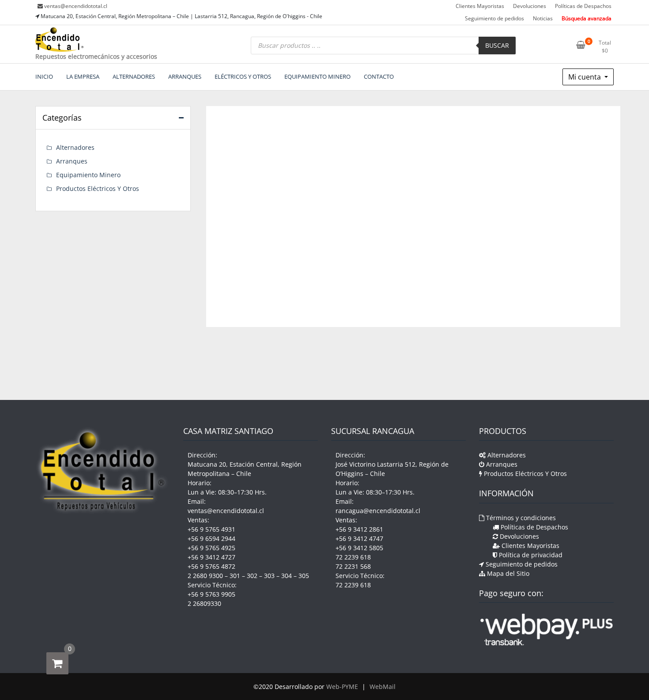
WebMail (383, 686)
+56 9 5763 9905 (211, 594)
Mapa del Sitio (507, 573)
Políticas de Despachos (583, 6)
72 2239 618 (353, 557)
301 (235, 575)
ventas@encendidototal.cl (75, 6)
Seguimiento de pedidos (494, 18)
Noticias (543, 18)
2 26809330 (204, 603)
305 (303, 575)
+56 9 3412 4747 (359, 538)
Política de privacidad (529, 555)
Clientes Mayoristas (480, 6)
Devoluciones (529, 6)
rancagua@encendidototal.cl (378, 510)
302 (252, 575)
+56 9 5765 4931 (211, 529)
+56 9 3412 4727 (211, 557)
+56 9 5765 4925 (211, 548)
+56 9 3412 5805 (359, 548)
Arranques (71, 161)
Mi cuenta (585, 77)
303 (269, 575)
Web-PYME (342, 686)
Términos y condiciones (520, 518)
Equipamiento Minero (88, 175)
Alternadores (75, 147)
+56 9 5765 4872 (211, 566)
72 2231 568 (353, 566)
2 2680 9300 (205, 575)
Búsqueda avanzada (586, 18)
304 (286, 575)
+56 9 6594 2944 (211, 538)
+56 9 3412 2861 (359, 529)
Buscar (497, 45)
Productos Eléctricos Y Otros (97, 188)
